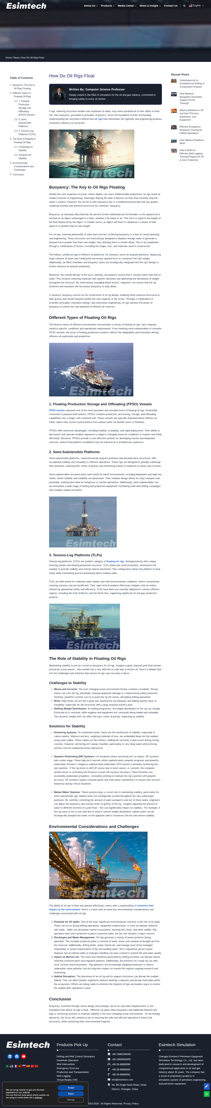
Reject (71, 1093)
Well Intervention (66, 1064)
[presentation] (174, 81)
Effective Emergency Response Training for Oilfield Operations (191, 129)
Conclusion (18, 174)
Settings (71, 1099)
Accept (71, 1087)
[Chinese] (37, 1066)
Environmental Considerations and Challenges (23, 166)
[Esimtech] (27, 5)
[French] (16, 1066)
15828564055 (123, 1059)
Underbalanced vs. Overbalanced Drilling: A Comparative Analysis (192, 83)
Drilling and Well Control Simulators (76, 1056)
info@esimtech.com (122, 1079)
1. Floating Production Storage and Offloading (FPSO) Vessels (26, 108)
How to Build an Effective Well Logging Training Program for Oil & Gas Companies (192, 155)
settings (38, 1097)
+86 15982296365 (121, 1054)
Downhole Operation (67, 1060)
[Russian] (24, 1066)
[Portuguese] (20, 1066)
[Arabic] (8, 1066)
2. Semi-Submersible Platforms (24, 123)
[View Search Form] (184, 5)
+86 (114, 1059)
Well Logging (63, 1076)
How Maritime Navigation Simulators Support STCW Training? (191, 98)
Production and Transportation (73, 1072)
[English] (12, 1066)
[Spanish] (28, 1066)
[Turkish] (33, 1066)
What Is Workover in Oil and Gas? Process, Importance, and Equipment (191, 115)
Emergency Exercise (68, 1068)
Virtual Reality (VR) (67, 1079)
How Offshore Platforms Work (192, 142)
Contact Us (171, 5)
